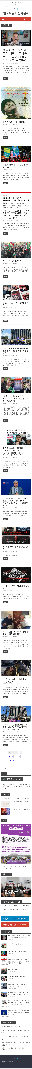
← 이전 (4, 768)
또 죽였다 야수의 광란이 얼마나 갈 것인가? (15, 680)
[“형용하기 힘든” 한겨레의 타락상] (16, 568)
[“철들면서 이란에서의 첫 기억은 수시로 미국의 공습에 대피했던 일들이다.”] (16, 378)
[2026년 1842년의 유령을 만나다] (16, 529)
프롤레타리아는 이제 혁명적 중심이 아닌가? (13, 1048)
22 (19, 757)
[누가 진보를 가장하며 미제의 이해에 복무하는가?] (16, 612)
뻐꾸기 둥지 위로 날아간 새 (14, 122)
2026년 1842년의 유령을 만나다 (16, 547)
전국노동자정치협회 (16, 13)
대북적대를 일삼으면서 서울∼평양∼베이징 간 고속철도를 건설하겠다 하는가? (16, 727)
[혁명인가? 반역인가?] (16, 243)
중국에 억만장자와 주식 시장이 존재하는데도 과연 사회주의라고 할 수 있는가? (16, 55)
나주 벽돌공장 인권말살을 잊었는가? (15, 166)
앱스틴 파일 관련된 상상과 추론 (15, 303)
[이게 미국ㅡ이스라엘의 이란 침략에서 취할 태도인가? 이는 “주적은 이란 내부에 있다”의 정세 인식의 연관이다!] (16, 430)
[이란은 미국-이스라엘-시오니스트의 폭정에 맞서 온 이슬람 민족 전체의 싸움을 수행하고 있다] (16, 480)
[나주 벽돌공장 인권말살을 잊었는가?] (16, 147)
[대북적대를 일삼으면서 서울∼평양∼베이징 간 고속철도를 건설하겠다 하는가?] (16, 707)
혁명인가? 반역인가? (12, 260)
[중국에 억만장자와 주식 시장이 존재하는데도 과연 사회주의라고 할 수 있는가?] (16, 31)
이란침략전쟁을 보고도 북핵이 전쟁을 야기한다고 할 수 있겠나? (16, 350)
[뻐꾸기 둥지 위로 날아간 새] (16, 88)
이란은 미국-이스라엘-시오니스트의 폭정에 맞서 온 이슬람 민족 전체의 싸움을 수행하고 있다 (15, 502)
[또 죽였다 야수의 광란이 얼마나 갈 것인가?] (16, 661)
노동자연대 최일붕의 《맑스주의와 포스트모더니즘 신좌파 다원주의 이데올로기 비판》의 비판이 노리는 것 (16, 214)
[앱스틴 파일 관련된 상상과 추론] (16, 286)
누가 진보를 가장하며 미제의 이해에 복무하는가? (15, 632)
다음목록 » (12, 761)
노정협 (16, 63)
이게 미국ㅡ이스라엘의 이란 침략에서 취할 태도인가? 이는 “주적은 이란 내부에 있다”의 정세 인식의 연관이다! (16, 451)
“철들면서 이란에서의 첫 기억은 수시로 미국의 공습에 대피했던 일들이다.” (16, 398)
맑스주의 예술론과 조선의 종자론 (10, 1026)
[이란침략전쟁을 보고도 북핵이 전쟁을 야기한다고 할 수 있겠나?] (16, 330)
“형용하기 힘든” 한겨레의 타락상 (16, 587)
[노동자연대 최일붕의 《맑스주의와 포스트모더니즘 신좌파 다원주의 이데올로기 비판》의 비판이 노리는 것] (16, 193)
